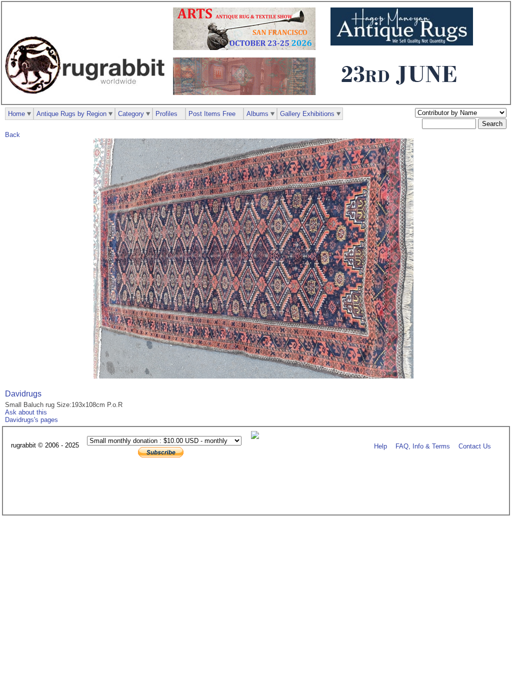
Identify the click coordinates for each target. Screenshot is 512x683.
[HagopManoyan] (404, 43)
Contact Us (474, 446)
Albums (257, 114)
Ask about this (26, 412)
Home (16, 114)
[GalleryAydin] (246, 92)
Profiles (167, 114)
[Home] (87, 99)
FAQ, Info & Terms (423, 446)
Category (131, 114)
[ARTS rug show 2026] (246, 48)
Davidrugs (23, 394)
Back (12, 134)
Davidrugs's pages (31, 420)
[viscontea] (401, 90)
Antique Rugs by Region (71, 114)
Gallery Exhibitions (307, 114)
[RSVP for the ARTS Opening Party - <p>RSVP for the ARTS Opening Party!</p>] (257, 436)
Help (380, 446)
